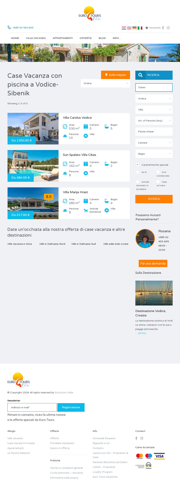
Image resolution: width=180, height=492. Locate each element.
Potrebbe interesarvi (62, 443)
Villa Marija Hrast (75, 192)
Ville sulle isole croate (115, 243)
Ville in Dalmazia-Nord (52, 243)
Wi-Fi (144, 172)
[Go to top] (170, 482)
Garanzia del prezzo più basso (110, 462)
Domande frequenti (104, 438)
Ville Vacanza (36, 38)
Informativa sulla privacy (64, 477)
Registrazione (71, 407)
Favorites (154, 28)
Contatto (98, 448)
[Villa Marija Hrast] (33, 203)
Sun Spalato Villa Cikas (79, 155)
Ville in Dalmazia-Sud (83, 243)
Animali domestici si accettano (142, 185)
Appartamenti (63, 38)
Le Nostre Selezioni (18, 453)
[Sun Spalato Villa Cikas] (33, 166)
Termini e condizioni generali (66, 467)
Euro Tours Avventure (105, 476)
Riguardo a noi (101, 443)
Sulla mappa (117, 75)
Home (15, 38)
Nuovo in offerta (59, 448)
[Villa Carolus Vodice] (33, 129)
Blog (102, 38)
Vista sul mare (162, 184)
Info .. (117, 38)
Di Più (142, 333)
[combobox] (105, 83)
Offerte (86, 38)
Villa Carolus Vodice (77, 118)
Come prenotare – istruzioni (66, 472)
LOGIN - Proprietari (104, 467)
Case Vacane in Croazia (21, 443)
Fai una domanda (153, 263)
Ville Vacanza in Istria (19, 243)
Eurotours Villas (64, 392)
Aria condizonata (163, 174)
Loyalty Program (102, 471)
